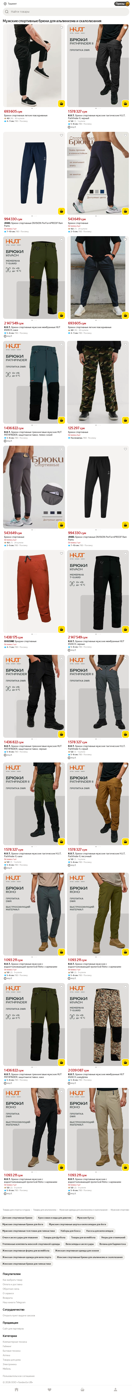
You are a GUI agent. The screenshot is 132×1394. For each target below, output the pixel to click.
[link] (17, 1218)
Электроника (9, 1364)
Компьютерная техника (15, 1342)
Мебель (7, 1369)
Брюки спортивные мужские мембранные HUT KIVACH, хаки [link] (32, 328)
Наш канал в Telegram (14, 1302)
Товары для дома (12, 1360)
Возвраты (8, 1298)
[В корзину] (61, 103)
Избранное (49, 1390)
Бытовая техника (11, 1351)
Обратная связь (11, 1289)
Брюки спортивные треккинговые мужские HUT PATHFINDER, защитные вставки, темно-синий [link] (33, 433)
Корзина (82, 1390)
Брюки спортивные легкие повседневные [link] (25, 115)
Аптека (6, 1355)
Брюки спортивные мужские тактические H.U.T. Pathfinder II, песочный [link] (96, 855)
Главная (16, 1390)
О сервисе (8, 1293)
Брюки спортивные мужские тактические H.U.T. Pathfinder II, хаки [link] (32, 855)
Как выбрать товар (12, 1280)
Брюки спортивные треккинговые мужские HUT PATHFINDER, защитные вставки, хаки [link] (33, 1075)
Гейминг (7, 1346)
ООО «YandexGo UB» (22, 1382)
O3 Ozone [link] (9, 641)
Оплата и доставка (12, 1284)
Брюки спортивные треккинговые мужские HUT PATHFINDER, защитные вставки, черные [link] (33, 747)
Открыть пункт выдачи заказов (19, 1315)
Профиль (115, 1390)
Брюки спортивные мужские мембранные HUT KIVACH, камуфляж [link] (96, 1075)
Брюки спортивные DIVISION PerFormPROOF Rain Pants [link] (33, 224)
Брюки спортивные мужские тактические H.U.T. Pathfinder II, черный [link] (96, 117)
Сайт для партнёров (13, 1328)
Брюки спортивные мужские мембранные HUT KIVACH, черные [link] (96, 642)
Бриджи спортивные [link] (20, 641)
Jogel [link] (7, 223)
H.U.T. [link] (71, 116)
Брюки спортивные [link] (78, 223)
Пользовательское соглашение (19, 1376)
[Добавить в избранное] (61, 28)
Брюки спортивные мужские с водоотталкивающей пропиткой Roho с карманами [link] (30, 965)
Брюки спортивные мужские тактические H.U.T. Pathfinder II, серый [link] (96, 747)
